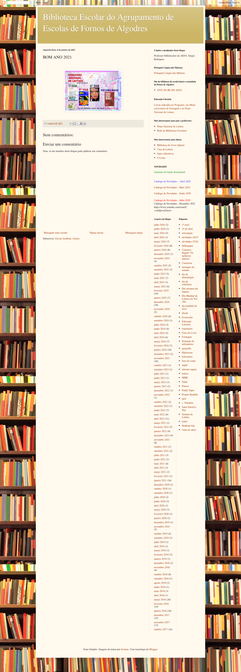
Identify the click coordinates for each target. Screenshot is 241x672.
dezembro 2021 (161, 435)
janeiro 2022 (160, 431)
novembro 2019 (162, 526)
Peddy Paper (188, 390)
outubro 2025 (160, 265)
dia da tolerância (187, 283)
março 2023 (160, 382)
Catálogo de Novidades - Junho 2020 (172, 193)
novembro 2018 (162, 567)
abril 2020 (159, 505)
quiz (184, 398)
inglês (185, 365)
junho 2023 (159, 378)
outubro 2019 (160, 533)
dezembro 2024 (161, 302)
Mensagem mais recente (55, 232)
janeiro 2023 (160, 386)
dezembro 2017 (161, 615)
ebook (185, 313)
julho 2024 (159, 324)
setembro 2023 (161, 369)
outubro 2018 (160, 574)
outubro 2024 (160, 316)
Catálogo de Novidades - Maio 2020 (172, 187)
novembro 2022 (162, 394)
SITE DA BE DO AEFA (169, 90)
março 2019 (160, 550)
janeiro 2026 (160, 249)
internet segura (189, 369)
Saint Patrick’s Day (189, 408)
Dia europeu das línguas (190, 290)
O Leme (161, 157)
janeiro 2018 (160, 610)
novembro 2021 (162, 439)
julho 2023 (159, 373)
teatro (185, 421)
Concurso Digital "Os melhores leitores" (187, 254)
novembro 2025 (162, 258)
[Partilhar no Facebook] (81, 123)
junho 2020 (159, 501)
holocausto (187, 356)
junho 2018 (159, 587)
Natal (184, 381)
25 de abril (187, 228)
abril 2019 (159, 546)
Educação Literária (186, 323)
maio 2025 (159, 278)
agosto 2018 (160, 582)
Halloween (187, 352)
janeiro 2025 (160, 297)
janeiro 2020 (160, 518)
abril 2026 (159, 237)
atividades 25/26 (190, 241)
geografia (186, 348)
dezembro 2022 (161, 390)
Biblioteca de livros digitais (171, 145)
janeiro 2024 (160, 349)
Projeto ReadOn (190, 394)
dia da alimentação (188, 276)
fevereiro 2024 (161, 345)
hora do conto (189, 360)
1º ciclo (185, 224)
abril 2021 (159, 467)
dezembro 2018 (161, 563)
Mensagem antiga (134, 232)
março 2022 (160, 422)
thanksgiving (188, 425)
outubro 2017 (160, 629)
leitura (185, 373)
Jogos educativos (165, 153)
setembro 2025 (161, 269)
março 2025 (160, 286)
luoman (124, 649)
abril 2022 (159, 418)
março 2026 (160, 241)
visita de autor (189, 429)
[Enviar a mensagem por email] (71, 123)
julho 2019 (159, 542)
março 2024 (160, 341)
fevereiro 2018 (161, 603)
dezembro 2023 (161, 354)
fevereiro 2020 (161, 513)
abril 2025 (159, 282)
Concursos (187, 263)
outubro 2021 (160, 446)
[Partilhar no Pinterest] (84, 123)
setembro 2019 (161, 537)
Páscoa (185, 386)
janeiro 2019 (160, 558)
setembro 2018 (161, 578)
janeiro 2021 (160, 480)
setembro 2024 (161, 320)
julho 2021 (159, 455)
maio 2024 (159, 333)
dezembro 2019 (161, 522)
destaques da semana (188, 268)
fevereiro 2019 (161, 554)
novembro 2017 (162, 622)
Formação (187, 336)
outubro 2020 (160, 488)
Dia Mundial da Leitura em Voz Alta (189, 298)
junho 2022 (159, 410)
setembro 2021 (161, 451)
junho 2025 (159, 273)
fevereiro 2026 (161, 245)
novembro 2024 (162, 309)
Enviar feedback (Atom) (67, 238)
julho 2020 (159, 497)
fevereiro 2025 (161, 290)
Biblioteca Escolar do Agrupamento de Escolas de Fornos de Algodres (108, 22)
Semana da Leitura (187, 416)
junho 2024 (159, 328)
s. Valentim (187, 402)
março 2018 (160, 599)
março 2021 (160, 472)
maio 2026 (159, 233)
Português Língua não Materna (169, 73)
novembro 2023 (162, 358)
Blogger (153, 649)
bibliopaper (187, 245)
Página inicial (96, 232)
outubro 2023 (160, 365)
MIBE (185, 377)
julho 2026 (159, 224)
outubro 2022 (160, 402)
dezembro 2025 (161, 254)
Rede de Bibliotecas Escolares (172, 130)
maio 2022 (159, 414)
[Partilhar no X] (78, 123)
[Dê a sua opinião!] (74, 123)
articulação (187, 233)
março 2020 (160, 509)
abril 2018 (159, 595)
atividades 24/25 (190, 237)
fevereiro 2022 (161, 427)
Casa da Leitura (165, 149)
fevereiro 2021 (161, 476)
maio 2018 (159, 591)
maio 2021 (159, 463)
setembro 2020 (161, 492)
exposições (187, 328)
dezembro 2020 (161, 484)
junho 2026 (159, 228)
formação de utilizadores (188, 342)
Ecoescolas (187, 317)
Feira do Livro (189, 332)
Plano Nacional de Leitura (170, 126)
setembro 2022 (161, 406)
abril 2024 (159, 337)
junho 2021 (159, 459)
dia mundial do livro (189, 307)
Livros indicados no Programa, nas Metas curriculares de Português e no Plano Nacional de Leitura (174, 109)
